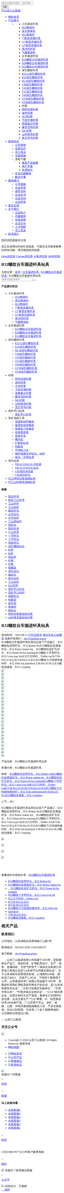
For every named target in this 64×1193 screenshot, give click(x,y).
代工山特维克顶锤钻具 (21, 482)
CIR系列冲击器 (24, 471)
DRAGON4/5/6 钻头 (27, 467)
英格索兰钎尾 (30, 123)
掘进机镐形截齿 (24, 425)
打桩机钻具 (22, 443)
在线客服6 (14, 1110)
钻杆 (11, 553)
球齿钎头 (13, 542)
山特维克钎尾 (30, 134)
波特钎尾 (27, 113)
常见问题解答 (23, 173)
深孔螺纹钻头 (16, 546)
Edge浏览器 (8, 256)
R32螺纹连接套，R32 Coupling (24, 795)
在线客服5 (14, 1113)
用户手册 (27, 166)
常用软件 (27, 169)
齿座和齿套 (22, 432)
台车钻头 (13, 514)
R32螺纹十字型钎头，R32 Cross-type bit (31, 895)
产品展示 (13, 20)
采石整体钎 (28, 31)
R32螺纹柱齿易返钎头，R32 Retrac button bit (34, 884)
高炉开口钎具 (23, 414)
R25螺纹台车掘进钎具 (35, 59)
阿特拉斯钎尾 (30, 109)
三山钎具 (13, 532)
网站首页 (13, 16)
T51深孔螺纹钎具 (32, 91)
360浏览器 (54, 256)
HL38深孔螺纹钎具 (33, 80)
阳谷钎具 (13, 496)
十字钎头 (13, 539)
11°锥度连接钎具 (32, 41)
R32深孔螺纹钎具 (32, 77)
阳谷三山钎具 (16, 500)
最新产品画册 (30, 162)
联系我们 (13, 234)
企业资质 (20, 187)
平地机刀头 (22, 450)
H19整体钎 (28, 27)
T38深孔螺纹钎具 (32, 84)
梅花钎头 (13, 510)
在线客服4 (14, 1117)
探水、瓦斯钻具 (24, 457)
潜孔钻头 (13, 571)
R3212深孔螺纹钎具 (34, 73)
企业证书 (20, 194)
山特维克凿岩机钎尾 (20, 617)
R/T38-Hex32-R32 (15, 788)
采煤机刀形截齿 (24, 428)
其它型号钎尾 (30, 137)
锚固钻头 (13, 596)
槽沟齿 (19, 439)
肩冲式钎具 (28, 48)
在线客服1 (14, 1127)
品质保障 (20, 219)
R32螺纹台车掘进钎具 (35, 66)
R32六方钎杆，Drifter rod (23, 898)
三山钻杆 (13, 507)
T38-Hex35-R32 (17, 914)
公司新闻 (20, 145)
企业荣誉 (20, 201)
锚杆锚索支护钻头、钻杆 (30, 453)
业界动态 (20, 148)
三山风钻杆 (15, 521)
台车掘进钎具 (31, 272)
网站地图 (13, 1047)
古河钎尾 (27, 116)
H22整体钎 (28, 34)
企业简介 (20, 212)
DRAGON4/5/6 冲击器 (28, 464)
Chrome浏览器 (24, 256)
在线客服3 (14, 1120)
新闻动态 (13, 141)
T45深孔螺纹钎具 (32, 88)
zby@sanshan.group (35, 638)
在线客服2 (14, 1124)
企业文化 (20, 223)
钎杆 (11, 549)
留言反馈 (13, 205)
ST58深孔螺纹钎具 (33, 98)
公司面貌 (20, 184)
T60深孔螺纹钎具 (32, 95)
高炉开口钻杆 (16, 592)
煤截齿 (12, 567)
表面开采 (20, 435)
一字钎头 (13, 535)
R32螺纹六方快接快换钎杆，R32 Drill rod (32, 908)
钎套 (11, 564)
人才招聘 (20, 226)
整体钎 (12, 606)
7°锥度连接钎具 (31, 38)
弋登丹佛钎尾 (30, 120)
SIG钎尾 (27, 130)
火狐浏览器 (40, 256)
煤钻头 (12, 574)
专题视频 (20, 155)
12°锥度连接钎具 (32, 45)
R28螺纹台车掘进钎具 (35, 63)
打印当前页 (35, 635)
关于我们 (13, 209)
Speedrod (40, 791)
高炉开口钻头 (16, 589)
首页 (17, 272)
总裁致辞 (20, 216)
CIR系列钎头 (23, 475)
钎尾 (11, 560)
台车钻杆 (13, 517)
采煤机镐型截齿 (24, 421)
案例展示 (13, 180)
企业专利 (20, 198)
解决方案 (20, 177)
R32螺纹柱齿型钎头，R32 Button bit (31, 774)
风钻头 (12, 525)
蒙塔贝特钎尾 (30, 127)
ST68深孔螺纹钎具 (33, 102)
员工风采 (20, 152)
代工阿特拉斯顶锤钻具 (21, 478)
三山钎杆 (13, 503)
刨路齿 (19, 446)
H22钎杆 (13, 585)
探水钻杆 (13, 578)
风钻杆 (12, 557)
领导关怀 (20, 191)
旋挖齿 (12, 603)
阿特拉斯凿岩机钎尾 (20, 614)
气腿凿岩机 (28, 52)
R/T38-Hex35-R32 (36, 788)
